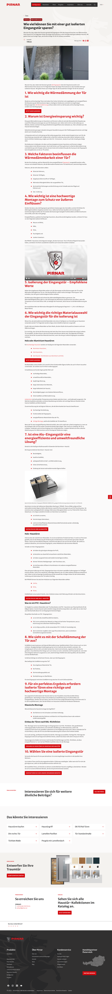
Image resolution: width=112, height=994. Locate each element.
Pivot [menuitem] (54, 4)
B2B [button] (101, 4)
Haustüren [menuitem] (45, 4)
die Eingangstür (56, 85)
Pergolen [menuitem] (60, 4)
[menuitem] (36, 4)
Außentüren (28, 399)
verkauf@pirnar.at (21, 908)
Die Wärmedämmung (41, 105)
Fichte (34, 590)
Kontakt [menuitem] (89, 4)
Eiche (34, 587)
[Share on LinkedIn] (88, 40)
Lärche (35, 583)
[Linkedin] (16, 985)
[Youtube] (21, 985)
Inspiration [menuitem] (70, 4)
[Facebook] (8, 985)
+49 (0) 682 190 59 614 (23, 906)
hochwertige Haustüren (34, 344)
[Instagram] (12, 985)
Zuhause (26, 19)
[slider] (49, 278)
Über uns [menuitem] (80, 4)
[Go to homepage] (13, 5)
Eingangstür (66, 162)
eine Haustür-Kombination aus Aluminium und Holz (48, 356)
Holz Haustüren (37, 352)
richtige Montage (38, 421)
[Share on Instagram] (85, 40)
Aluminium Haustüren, (39, 348)
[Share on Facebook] (83, 40)
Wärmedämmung (36, 19)
